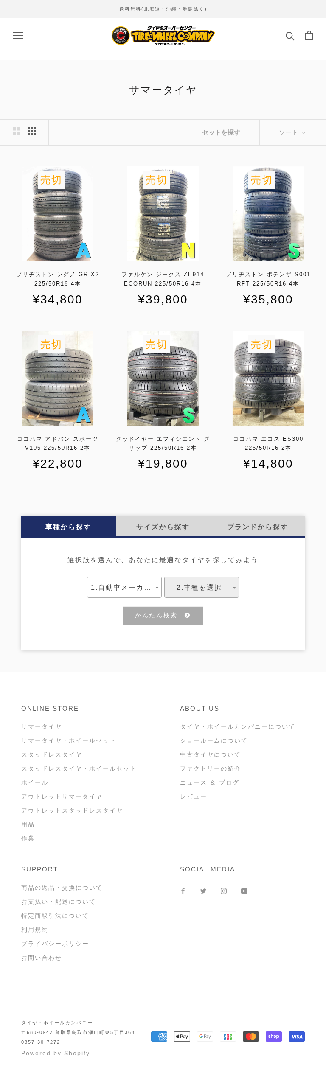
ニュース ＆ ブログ (209, 782)
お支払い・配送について (58, 901)
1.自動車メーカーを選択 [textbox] (126, 587)
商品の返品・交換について (62, 887)
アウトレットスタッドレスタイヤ (72, 810)
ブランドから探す (257, 526)
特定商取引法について (55, 915)
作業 (28, 838)
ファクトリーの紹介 (210, 768)
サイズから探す (163, 526)
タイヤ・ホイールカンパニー (57, 1022)
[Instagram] (224, 891)
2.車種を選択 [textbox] (199, 587)
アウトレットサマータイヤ (62, 796)
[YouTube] (244, 891)
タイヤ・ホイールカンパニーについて (237, 726)
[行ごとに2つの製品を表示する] (16, 131)
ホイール (34, 782)
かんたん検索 (160, 615)
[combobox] (124, 587)
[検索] (290, 35)
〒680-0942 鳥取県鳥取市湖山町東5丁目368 (78, 1032)
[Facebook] (183, 891)
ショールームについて (214, 740)
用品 (28, 824)
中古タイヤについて (210, 754)
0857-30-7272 (40, 1042)
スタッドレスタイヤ (51, 754)
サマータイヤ (41, 726)
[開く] (18, 35)
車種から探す (68, 526)
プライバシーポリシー (55, 943)
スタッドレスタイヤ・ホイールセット (79, 768)
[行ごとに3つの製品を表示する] (32, 131)
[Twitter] (203, 891)
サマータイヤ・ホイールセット (68, 740)
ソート (289, 132)
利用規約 (34, 929)
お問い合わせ (41, 957)
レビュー (193, 796)
